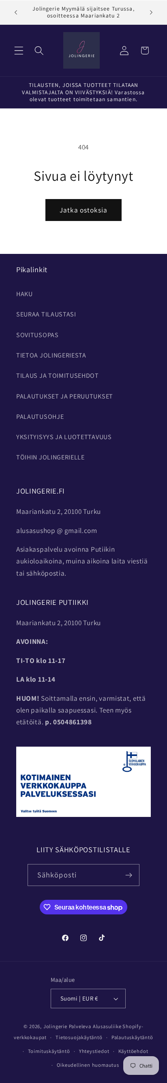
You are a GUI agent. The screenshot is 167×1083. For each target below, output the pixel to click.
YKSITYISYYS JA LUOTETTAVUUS (64, 437)
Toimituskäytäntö (49, 1051)
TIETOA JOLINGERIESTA (51, 355)
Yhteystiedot (94, 1051)
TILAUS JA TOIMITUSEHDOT (57, 375)
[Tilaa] (129, 875)
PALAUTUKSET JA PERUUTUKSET (64, 396)
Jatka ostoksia (83, 209)
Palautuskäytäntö (132, 1037)
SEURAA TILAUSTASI (46, 314)
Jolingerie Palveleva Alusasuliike (82, 1026)
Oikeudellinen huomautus (88, 1064)
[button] (19, 50)
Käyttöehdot (133, 1051)
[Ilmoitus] (151, 12)
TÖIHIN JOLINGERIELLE (50, 457)
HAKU (24, 294)
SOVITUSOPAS (37, 335)
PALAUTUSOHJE (40, 416)
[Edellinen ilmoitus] (16, 12)
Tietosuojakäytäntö (79, 1037)
